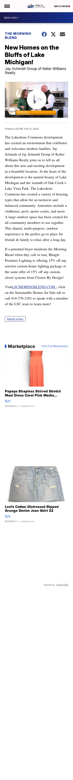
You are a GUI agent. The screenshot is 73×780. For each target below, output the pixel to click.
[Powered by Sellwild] (62, 585)
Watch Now (61, 6)
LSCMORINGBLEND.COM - (34, 286)
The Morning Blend (18, 36)
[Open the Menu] (7, 6)
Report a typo (15, 318)
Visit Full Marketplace (55, 346)
